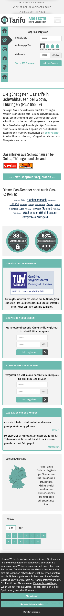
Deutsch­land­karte (46, 492)
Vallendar (17, 200)
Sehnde (14, 204)
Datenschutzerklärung (45, 583)
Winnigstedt (42, 216)
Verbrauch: (20, 54)
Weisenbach (52, 200)
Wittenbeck (56, 209)
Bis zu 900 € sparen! (25, 63)
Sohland (47, 208)
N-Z (21, 528)
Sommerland (13, 209)
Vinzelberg (23, 205)
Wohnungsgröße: (23, 45)
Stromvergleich (52, 132)
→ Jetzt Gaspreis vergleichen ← (32, 177)
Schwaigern (37, 209)
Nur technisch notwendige (32, 604)
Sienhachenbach (37, 200)
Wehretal (28, 209)
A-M (11, 528)
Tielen (23, 200)
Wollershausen (40, 204)
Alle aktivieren (32, 596)
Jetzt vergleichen (50, 63)
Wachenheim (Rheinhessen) (39, 213)
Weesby (31, 205)
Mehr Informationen (32, 612)
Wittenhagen (17, 213)
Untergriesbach (28, 216)
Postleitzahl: (21, 37)
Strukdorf (57, 205)
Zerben (50, 204)
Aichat (22, 209)
